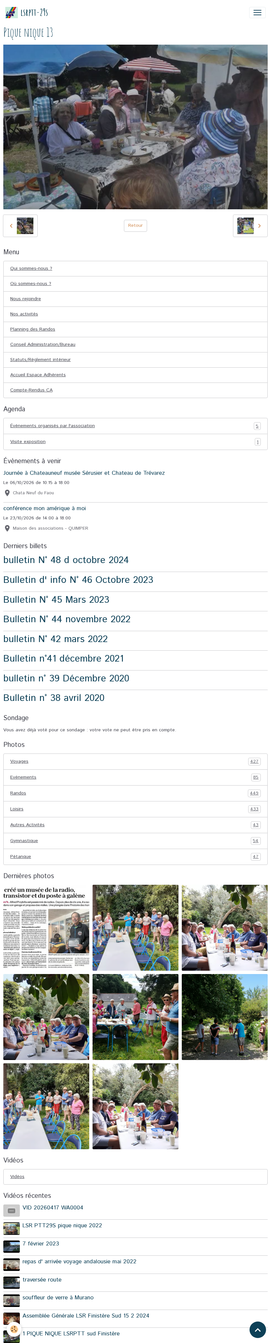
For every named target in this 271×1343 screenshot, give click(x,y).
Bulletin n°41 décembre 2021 (63, 659)
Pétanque (134, 856)
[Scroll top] (258, 1330)
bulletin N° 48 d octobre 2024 (66, 560)
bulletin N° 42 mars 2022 (55, 639)
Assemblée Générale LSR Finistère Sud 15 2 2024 (85, 1316)
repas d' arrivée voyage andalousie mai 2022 (79, 1261)
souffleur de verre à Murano (58, 1297)
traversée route (41, 1280)
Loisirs (134, 809)
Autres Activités (134, 825)
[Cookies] (14, 1329)
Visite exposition (134, 441)
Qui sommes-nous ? (31, 268)
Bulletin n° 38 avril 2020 (53, 698)
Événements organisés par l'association (134, 426)
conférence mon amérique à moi (44, 508)
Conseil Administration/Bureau (42, 344)
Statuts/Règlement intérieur (40, 359)
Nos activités (24, 314)
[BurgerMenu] (257, 12)
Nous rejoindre (25, 299)
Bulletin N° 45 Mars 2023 (56, 600)
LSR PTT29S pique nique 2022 (62, 1225)
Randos (134, 793)
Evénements (134, 777)
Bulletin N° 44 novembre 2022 (67, 619)
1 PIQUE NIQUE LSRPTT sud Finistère (71, 1333)
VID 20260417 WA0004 (52, 1207)
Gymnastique (134, 840)
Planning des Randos (32, 329)
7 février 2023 (40, 1244)
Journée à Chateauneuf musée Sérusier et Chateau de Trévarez (84, 473)
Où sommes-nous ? (30, 283)
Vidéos (17, 1176)
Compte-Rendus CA (31, 390)
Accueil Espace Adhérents (38, 375)
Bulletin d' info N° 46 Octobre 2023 (78, 580)
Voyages (134, 761)
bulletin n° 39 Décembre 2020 (66, 678)
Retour (135, 225)
